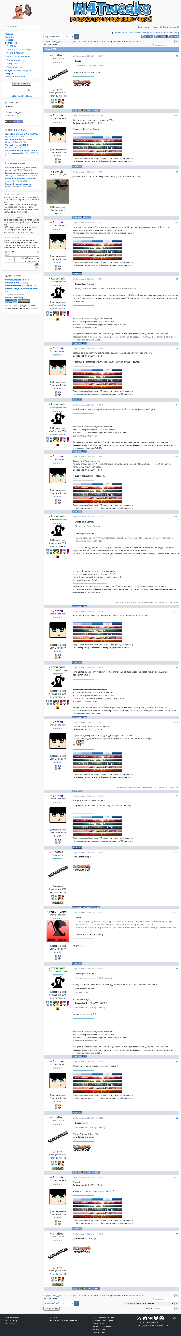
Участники (159, 32)
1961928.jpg (96, 805)
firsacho (8, 186)
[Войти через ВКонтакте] (14, 90)
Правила (9, 37)
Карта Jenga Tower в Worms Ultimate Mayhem (22, 134)
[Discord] (145, 1318)
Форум (46, 41)
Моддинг (57, 41)
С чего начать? (12, 1317)
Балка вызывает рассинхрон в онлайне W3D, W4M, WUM (22, 173)
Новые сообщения (144, 32)
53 (177, 796)
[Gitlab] (156, 1318)
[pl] (17, 294)
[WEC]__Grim (58, 912)
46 (177, 348)
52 (177, 722)
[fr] (16, 297)
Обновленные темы (123, 32)
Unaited (58, 55)
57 (177, 1061)
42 (177, 115)
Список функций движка (18, 184)
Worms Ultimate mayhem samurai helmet (22, 150)
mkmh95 (8, 142)
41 (177, 56)
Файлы (8, 42)
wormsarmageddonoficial (15, 153)
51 (177, 667)
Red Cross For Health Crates (18, 139)
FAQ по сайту (11, 1320)
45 (177, 279)
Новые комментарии (15, 76)
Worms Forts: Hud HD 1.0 (17, 145)
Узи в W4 (106, 41)
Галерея (9, 73)
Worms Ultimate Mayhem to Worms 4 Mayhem (22, 167)
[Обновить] (6, 251)
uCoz (167, 1325)
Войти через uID (170, 27)
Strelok (58, 171)
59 (177, 1177)
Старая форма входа (22, 95)
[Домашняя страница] (96, 110)
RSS (175, 32)
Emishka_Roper (11, 175)
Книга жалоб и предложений (63, 1320)
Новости (9, 39)
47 (177, 405)
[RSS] (139, 1318)
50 (177, 611)
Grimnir (57, 115)
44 (177, 222)
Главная (9, 34)
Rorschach (58, 278)
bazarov (8, 147)
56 (177, 968)
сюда (35, 308)
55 (177, 912)
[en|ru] (16, 282)
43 (177, 172)
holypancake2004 (13, 115)
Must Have (10, 1323)
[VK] (150, 1318)
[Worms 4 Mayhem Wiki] (11, 302)
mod (17, 279)
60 (177, 1234)
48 (177, 456)
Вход (155, 27)
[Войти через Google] (29, 90)
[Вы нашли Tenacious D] (6, 163)
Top (15, 42)
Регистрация (144, 27)
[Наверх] (174, 1318)
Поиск (169, 32)
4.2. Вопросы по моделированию (81, 41)
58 (177, 1118)
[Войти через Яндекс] (24, 90)
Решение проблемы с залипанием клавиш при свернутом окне (22, 178)
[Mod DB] (162, 1318)
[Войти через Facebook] (19, 90)
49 (177, 516)
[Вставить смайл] (37, 251)
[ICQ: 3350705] (84, 343)
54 (177, 852)
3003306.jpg (117, 805)
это (109, 726)
